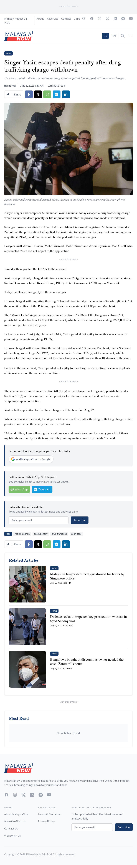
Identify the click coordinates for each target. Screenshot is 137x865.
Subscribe (79, 520)
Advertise (52, 18)
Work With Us (12, 835)
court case (76, 533)
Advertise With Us (15, 821)
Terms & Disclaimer (50, 814)
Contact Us (11, 828)
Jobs (77, 18)
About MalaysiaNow (16, 814)
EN (105, 36)
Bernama (10, 85)
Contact (66, 18)
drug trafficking (59, 533)
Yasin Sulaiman (22, 533)
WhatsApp (21, 489)
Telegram (44, 489)
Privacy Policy (46, 821)
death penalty (40, 533)
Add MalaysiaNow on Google (33, 459)
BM (114, 36)
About (40, 18)
